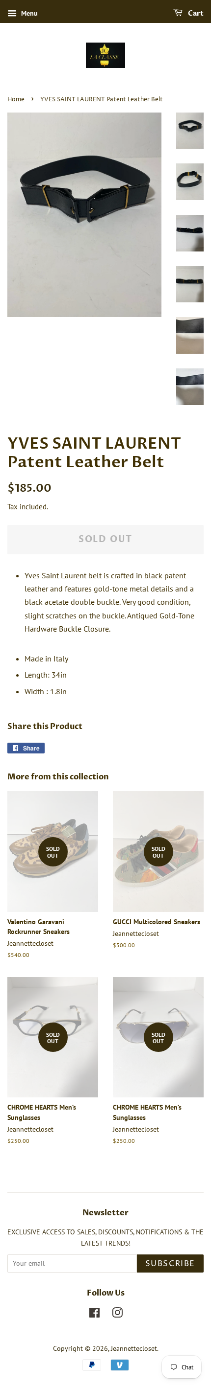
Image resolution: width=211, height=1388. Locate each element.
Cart (195, 13)
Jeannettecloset (134, 1348)
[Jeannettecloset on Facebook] (94, 1314)
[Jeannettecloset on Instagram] (117, 1314)
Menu (28, 13)
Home (16, 99)
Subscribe (170, 1263)
